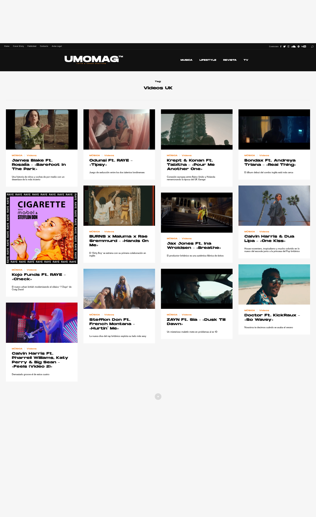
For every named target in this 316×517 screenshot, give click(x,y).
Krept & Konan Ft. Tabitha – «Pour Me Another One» (191, 165)
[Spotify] (299, 46)
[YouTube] (303, 46)
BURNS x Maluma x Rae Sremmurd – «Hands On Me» (119, 241)
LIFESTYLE (207, 60)
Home (6, 46)
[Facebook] (280, 46)
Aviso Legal (57, 46)
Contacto (44, 46)
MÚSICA (17, 156)
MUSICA (187, 60)
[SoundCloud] (293, 46)
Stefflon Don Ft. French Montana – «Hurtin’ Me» (112, 324)
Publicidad (31, 46)
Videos (32, 156)
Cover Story (18, 46)
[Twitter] (284, 46)
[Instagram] (289, 46)
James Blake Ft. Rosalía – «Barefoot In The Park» (39, 165)
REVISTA (230, 60)
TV (246, 60)
